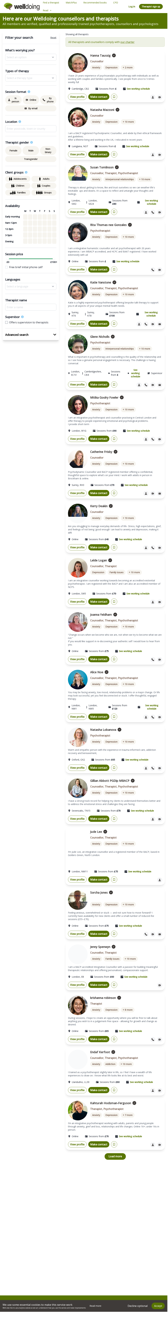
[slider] (8, 259)
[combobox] (30, 128)
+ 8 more (128, 1009)
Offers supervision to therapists (28, 322)
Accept (158, 1306)
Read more (95, 1305)
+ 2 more (128, 67)
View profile (77, 97)
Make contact (98, 97)
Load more (115, 1156)
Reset (53, 37)
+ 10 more (128, 121)
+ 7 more (128, 1115)
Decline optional (138, 1306)
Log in (131, 6)
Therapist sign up (151, 6)
